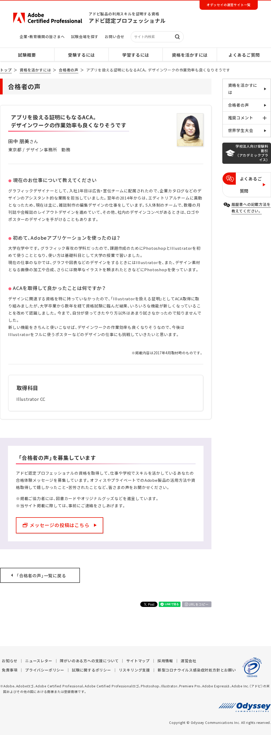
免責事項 (9, 670)
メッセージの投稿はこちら (59, 525)
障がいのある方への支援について (89, 660)
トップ (6, 69)
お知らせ (9, 660)
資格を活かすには (190, 55)
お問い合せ (114, 36)
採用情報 (165, 660)
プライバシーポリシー (44, 670)
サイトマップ (138, 660)
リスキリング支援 (134, 670)
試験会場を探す (85, 36)
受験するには (81, 55)
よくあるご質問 (244, 55)
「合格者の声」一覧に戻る (41, 575)
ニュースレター (38, 660)
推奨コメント (240, 118)
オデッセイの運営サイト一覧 (229, 4)
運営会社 (188, 660)
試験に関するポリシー (91, 670)
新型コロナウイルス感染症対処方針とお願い (197, 670)
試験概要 (27, 55)
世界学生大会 (240, 130)
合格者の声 (68, 69)
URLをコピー (199, 604)
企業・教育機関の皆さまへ (42, 36)
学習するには (135, 55)
